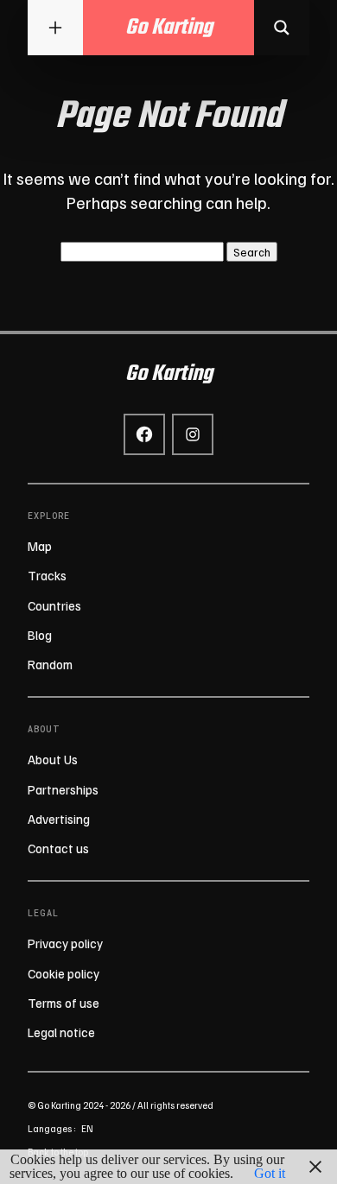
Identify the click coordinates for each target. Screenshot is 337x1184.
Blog (40, 635)
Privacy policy (65, 943)
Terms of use (63, 1002)
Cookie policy (63, 973)
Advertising (59, 818)
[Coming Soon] (281, 27)
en (87, 1128)
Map (40, 546)
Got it (269, 1173)
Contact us (58, 848)
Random (50, 664)
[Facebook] (144, 434)
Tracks (47, 575)
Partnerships (63, 789)
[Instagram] (192, 434)
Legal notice (61, 1032)
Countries (54, 605)
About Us (53, 759)
